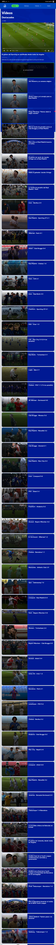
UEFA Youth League (5, 5)
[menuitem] (16, 5)
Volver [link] (5, 20)
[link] (26, 5)
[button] (15, 5)
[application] (28, 37)
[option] (28, 70)
